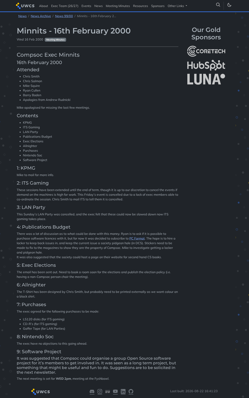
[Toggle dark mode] (229, 6)
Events (86, 6)
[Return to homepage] (25, 6)
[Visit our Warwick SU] (107, 391)
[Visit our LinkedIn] (123, 391)
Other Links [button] (176, 6)
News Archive (41, 16)
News (98, 6)
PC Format (137, 238)
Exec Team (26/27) (64, 6)
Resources (140, 6)
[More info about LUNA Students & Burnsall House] (206, 79)
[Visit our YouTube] (115, 391)
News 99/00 (64, 16)
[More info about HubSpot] (206, 65)
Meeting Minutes (118, 6)
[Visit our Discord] (92, 391)
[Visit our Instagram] (99, 391)
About (43, 6)
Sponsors (158, 6)
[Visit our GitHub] (131, 391)
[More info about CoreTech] (206, 51)
